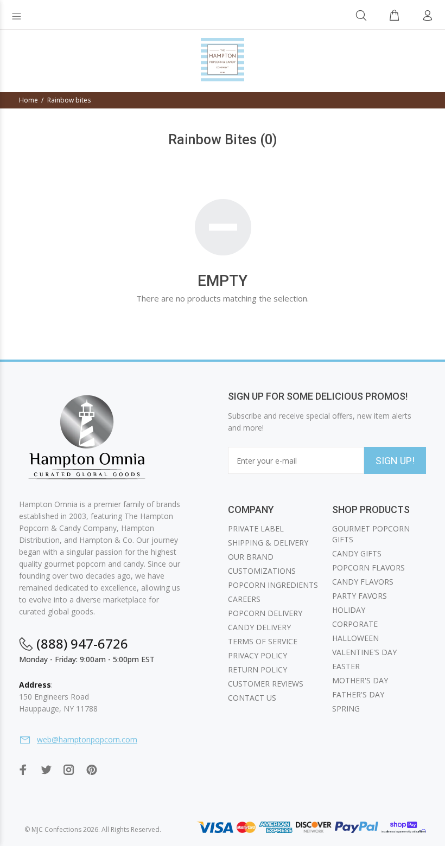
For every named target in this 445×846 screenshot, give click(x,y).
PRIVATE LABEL (256, 528)
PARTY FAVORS (359, 596)
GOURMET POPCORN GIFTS (371, 533)
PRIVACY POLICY (257, 655)
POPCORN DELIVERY (265, 613)
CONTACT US (252, 698)
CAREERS (244, 599)
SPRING (346, 708)
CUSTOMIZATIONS (262, 571)
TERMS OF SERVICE (262, 641)
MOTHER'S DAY (360, 680)
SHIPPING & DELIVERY (268, 542)
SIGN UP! (395, 460)
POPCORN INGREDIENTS (273, 585)
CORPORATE (355, 624)
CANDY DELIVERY (259, 627)
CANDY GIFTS (357, 553)
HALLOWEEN (355, 638)
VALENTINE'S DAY (364, 652)
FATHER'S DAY (358, 694)
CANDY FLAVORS (362, 581)
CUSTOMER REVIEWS (265, 683)
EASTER (346, 666)
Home (28, 100)
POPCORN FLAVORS (368, 567)
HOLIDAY (348, 610)
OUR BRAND (251, 557)
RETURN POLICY (257, 669)
